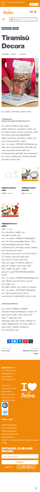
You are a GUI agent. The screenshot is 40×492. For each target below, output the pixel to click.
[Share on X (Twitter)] (14, 341)
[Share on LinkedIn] (20, 341)
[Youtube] (28, 467)
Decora (6, 54)
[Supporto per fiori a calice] (10, 174)
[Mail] (30, 341)
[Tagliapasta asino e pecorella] (30, 174)
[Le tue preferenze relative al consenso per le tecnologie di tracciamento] (36, 488)
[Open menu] (4, 19)
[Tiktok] (33, 467)
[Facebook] (24, 467)
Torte (16, 28)
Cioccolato (7, 28)
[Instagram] (19, 467)
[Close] (36, 19)
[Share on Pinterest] (25, 341)
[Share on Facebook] (9, 341)
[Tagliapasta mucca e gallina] (10, 210)
